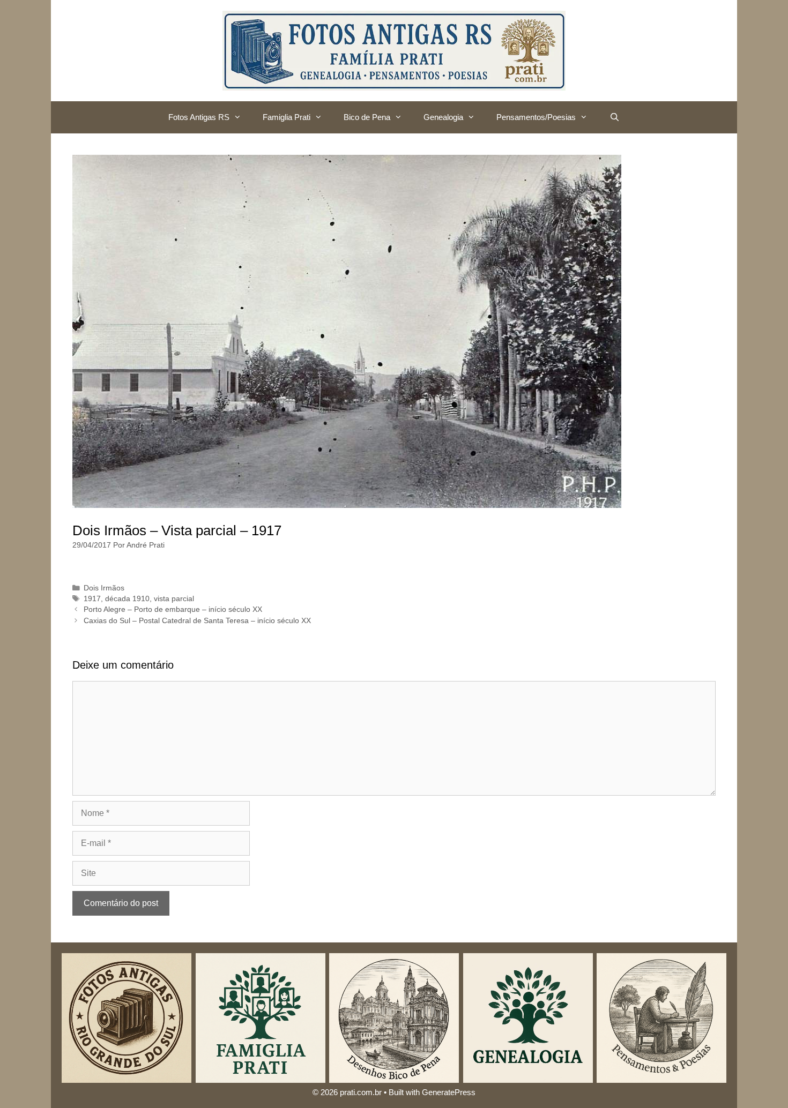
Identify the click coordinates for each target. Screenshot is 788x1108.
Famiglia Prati (286, 117)
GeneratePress (448, 1092)
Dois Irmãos (104, 588)
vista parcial (174, 599)
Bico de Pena (367, 117)
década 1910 (127, 599)
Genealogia (443, 117)
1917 (92, 599)
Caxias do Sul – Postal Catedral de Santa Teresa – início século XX (197, 621)
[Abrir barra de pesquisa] (614, 117)
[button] (240, 117)
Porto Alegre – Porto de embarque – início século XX (173, 609)
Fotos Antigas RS (198, 117)
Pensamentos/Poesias (536, 117)
